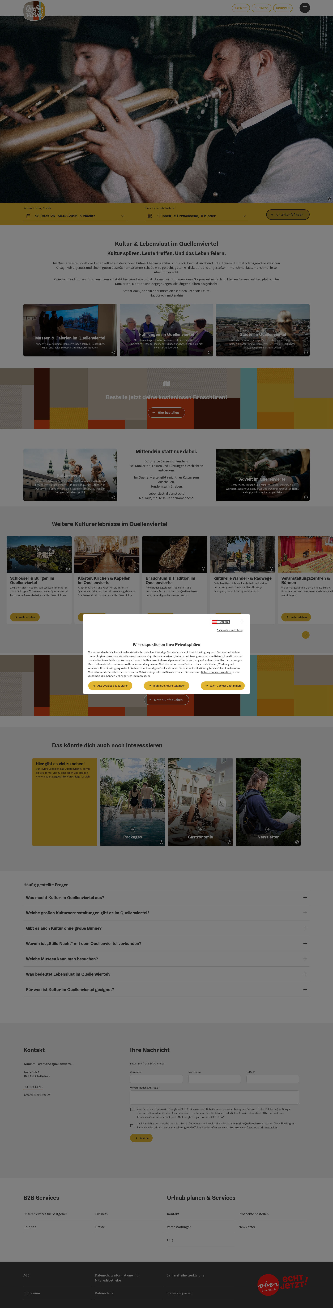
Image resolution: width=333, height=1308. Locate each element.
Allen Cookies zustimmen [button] (225, 685)
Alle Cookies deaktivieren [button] (113, 685)
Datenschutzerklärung (230, 630)
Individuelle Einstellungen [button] (169, 685)
